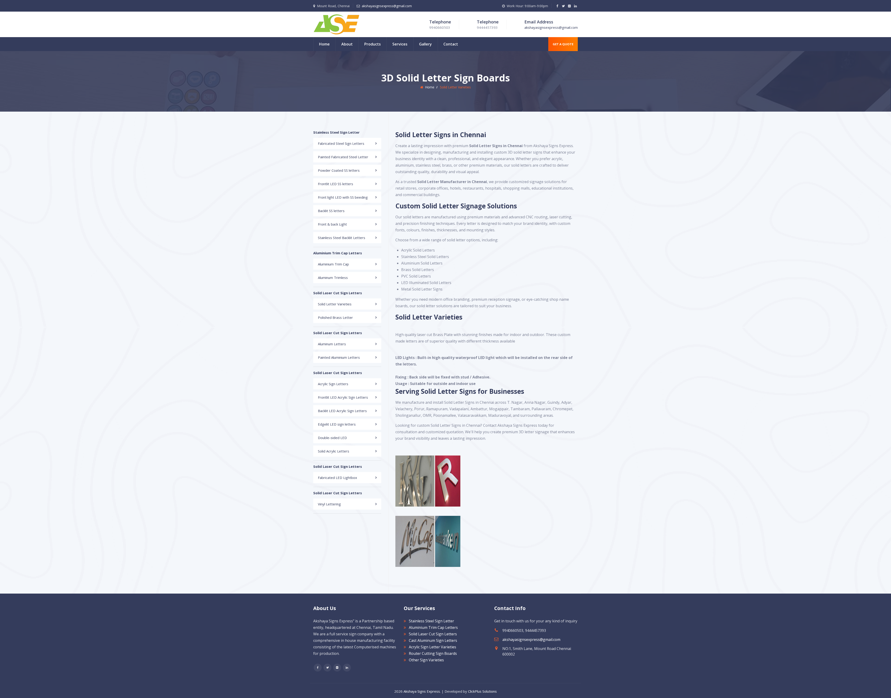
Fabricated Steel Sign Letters (341, 143)
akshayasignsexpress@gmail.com (387, 6)
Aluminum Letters (332, 344)
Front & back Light (332, 224)
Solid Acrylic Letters (333, 451)
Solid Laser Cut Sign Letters (433, 634)
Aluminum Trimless (333, 277)
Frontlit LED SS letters (335, 183)
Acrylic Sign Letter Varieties (432, 647)
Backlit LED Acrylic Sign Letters (342, 410)
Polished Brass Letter (335, 317)
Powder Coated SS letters (339, 170)
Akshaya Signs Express (422, 691)
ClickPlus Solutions (482, 691)
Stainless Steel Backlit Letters (341, 237)
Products (372, 44)
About (347, 44)
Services (399, 44)
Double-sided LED (332, 437)
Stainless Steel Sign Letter (431, 621)
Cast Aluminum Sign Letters (433, 640)
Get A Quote (563, 44)
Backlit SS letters (331, 210)
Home (324, 44)
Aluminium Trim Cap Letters (433, 627)
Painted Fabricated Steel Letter (343, 157)
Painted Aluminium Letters (339, 357)
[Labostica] (336, 23)
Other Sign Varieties (426, 659)
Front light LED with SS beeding (343, 197)
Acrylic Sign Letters (333, 383)
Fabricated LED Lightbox (337, 477)
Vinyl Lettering (329, 504)
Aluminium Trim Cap (333, 264)
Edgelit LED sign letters (337, 424)
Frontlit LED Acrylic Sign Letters (343, 397)
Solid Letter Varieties (335, 304)
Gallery (425, 44)
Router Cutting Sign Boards (433, 653)
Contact (450, 44)
